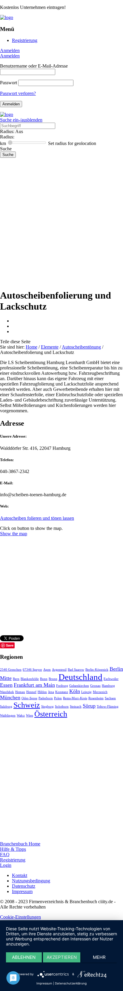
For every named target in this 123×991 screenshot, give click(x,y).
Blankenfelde (30, 679)
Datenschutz (23, 886)
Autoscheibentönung (81, 346)
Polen (58, 698)
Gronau (95, 685)
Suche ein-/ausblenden (21, 119)
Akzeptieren (62, 957)
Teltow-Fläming (108, 706)
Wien (29, 715)
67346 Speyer (32, 669)
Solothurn (62, 706)
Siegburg (47, 706)
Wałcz (21, 715)
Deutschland (80, 677)
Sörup (89, 706)
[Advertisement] (61, 222)
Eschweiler (111, 679)
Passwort (8, 82)
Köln (74, 691)
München (10, 697)
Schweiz (26, 705)
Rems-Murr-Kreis (75, 698)
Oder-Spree (29, 698)
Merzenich (100, 692)
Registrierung (24, 40)
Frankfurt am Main (34, 685)
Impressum (22, 891)
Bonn (43, 679)
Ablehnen (24, 957)
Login (5, 865)
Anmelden (10, 50)
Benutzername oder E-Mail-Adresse (34, 65)
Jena (51, 692)
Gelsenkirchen (79, 685)
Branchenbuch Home (20, 843)
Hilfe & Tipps (13, 849)
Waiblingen (8, 715)
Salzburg (6, 706)
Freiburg (62, 685)
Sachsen (110, 698)
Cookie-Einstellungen (20, 917)
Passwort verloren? (18, 93)
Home (31, 346)
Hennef (31, 692)
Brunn (53, 679)
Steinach (76, 706)
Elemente (50, 346)
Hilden (42, 692)
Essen (6, 685)
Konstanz (61, 692)
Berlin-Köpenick (96, 669)
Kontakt (19, 875)
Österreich (50, 714)
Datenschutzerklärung (71, 983)
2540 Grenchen (10, 669)
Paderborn (46, 698)
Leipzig (86, 692)
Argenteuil (59, 669)
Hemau (20, 692)
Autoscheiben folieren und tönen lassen (37, 518)
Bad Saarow (76, 669)
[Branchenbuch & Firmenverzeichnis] (6, 17)
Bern (16, 679)
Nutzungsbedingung (31, 880)
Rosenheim (96, 698)
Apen (47, 669)
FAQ (5, 854)
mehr (99, 957)
